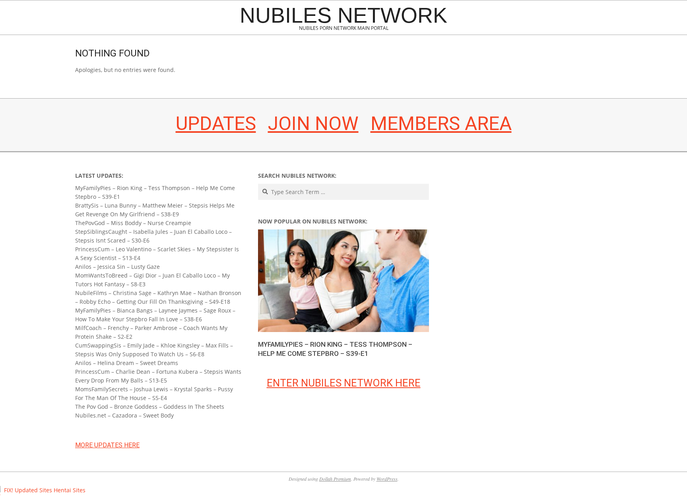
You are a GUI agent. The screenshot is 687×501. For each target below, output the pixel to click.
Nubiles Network (343, 15)
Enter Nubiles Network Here (344, 383)
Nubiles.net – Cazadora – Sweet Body (124, 415)
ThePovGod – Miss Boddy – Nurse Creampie (133, 223)
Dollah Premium (335, 479)
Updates (216, 123)
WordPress (387, 479)
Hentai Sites (69, 490)
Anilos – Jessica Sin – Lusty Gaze (117, 266)
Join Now (313, 123)
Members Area (441, 123)
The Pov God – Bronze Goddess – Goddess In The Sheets (149, 406)
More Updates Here (107, 445)
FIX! (8, 490)
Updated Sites (33, 490)
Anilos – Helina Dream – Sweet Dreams (126, 363)
